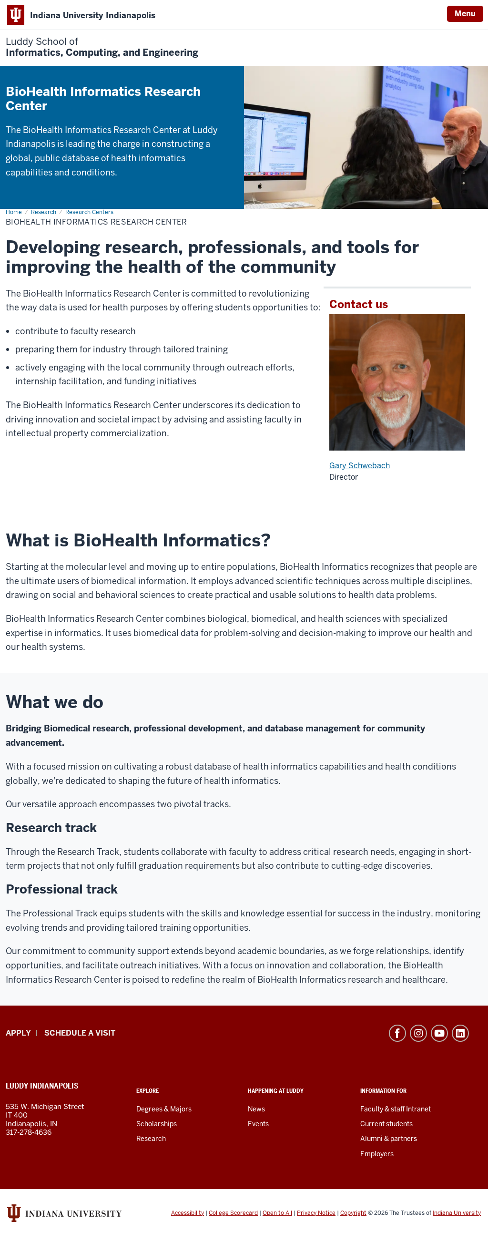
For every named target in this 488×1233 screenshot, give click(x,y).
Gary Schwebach (359, 466)
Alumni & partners (388, 1138)
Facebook (397, 1033)
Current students (386, 1124)
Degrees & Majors (164, 1109)
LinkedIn (460, 1033)
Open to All (277, 1213)
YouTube (439, 1033)
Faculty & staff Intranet (395, 1109)
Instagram (418, 1033)
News (256, 1109)
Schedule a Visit (79, 1033)
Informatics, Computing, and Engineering (102, 47)
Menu (465, 14)
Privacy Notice (316, 1213)
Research (151, 1138)
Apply (18, 1033)
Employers (377, 1154)
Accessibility (187, 1213)
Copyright (353, 1213)
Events (258, 1124)
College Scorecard (233, 1213)
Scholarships (156, 1124)
